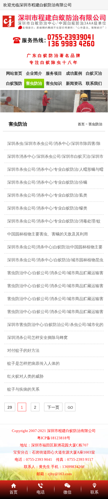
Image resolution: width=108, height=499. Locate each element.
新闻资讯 (74, 83)
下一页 (53, 407)
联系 (94, 484)
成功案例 (74, 73)
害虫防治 (34, 83)
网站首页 (14, 73)
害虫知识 (54, 83)
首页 (81, 124)
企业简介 (34, 73)
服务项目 (54, 73)
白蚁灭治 (94, 73)
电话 (40, 484)
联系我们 (94, 83)
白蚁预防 (14, 83)
